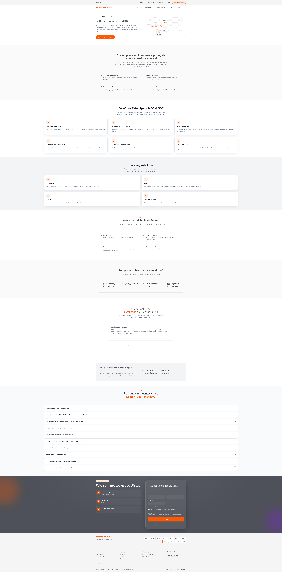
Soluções (179, 7)
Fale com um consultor (179, 2)
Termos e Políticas (170, 569)
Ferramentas (151, 2)
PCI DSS (177, 541)
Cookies (177, 569)
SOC (171, 541)
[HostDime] (104, 7)
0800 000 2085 (100, 2)
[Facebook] (172, 556)
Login (168, 2)
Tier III (165, 541)
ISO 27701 (153, 538)
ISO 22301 (177, 538)
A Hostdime (140, 2)
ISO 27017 (159, 538)
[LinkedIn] (169, 556)
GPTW (183, 541)
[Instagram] (166, 556)
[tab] (124, 345)
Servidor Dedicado (137, 7)
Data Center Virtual (160, 7)
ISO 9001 (183, 538)
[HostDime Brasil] (105, 536)
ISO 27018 (165, 538)
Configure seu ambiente (105, 37)
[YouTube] (177, 556)
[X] (174, 556)
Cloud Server (148, 7)
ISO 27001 (147, 538)
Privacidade (183, 569)
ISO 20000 (171, 538)
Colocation (170, 7)
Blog (160, 2)
